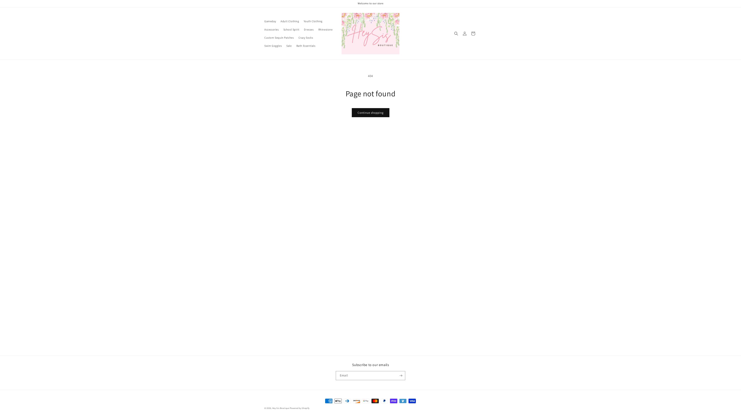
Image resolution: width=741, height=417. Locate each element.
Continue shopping (371, 112)
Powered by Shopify (300, 408)
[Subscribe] (401, 375)
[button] (456, 33)
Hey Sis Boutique (280, 408)
